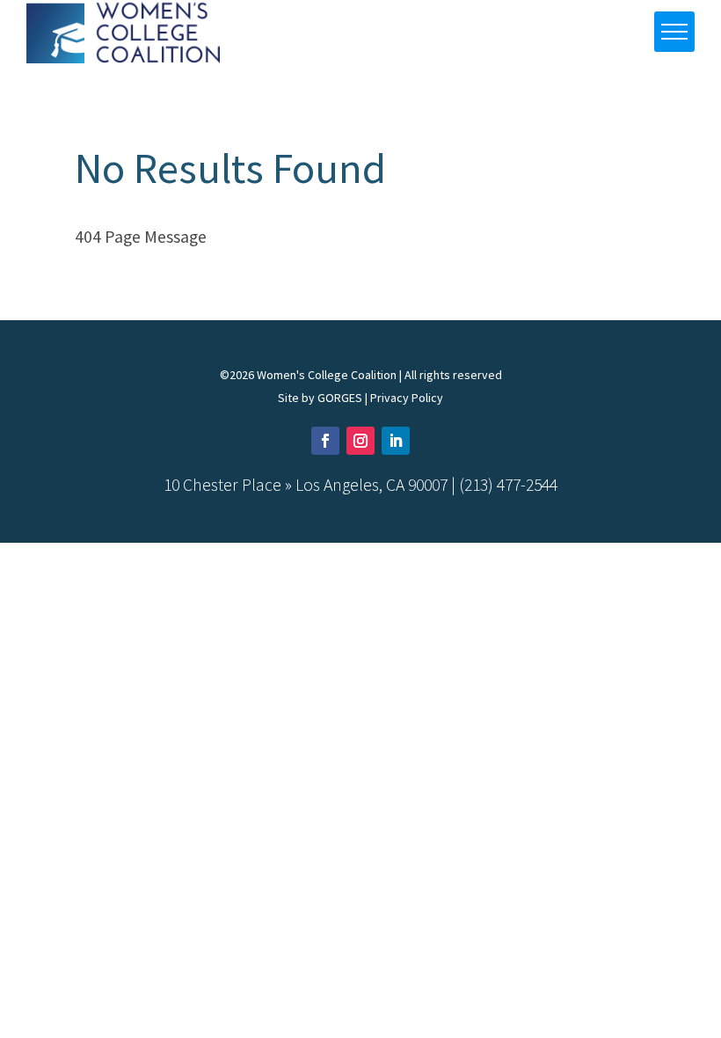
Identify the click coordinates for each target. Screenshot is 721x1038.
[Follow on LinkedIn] (396, 441)
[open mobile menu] (674, 31)
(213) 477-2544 (508, 484)
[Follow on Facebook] (325, 441)
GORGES (339, 398)
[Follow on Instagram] (360, 441)
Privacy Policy (406, 398)
